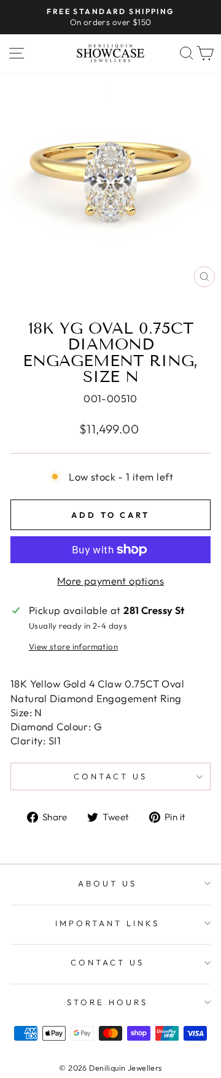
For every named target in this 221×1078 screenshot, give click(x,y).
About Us (107, 883)
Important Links (107, 923)
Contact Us (107, 962)
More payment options (110, 580)
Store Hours (107, 1002)
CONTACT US (110, 776)
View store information (73, 646)
